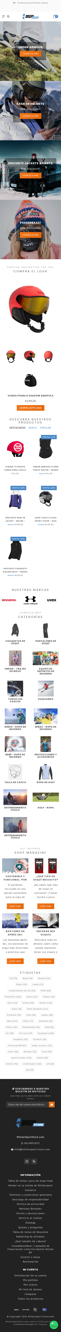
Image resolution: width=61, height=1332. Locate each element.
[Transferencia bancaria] (16, 1310)
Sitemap (30, 1222)
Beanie (44, 978)
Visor (13, 1051)
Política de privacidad (30, 1204)
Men (12, 1021)
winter (12, 1064)
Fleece (49, 996)
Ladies (47, 1015)
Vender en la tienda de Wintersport (30, 1185)
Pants (11, 1027)
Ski (10, 1033)
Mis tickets (30, 1284)
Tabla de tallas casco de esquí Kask (30, 1180)
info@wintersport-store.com (32, 1149)
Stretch (39, 1039)
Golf (12, 1003)
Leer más (15, 906)
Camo (37, 984)
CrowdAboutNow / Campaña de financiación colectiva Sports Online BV (30, 1249)
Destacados (17, 427)
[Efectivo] (25, 1310)
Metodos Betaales (30, 1208)
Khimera (14, 1015)
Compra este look (31, 408)
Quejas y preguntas (30, 1227)
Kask (17, 1009)
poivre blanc (21, 1057)
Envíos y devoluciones (31, 1213)
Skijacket (46, 1033)
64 (50, 1064)
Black (21, 984)
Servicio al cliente (30, 1218)
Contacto (30, 1190)
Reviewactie (30, 1261)
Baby (28, 978)
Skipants (20, 1039)
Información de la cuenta (30, 1275)
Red (49, 1027)
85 (29, 1070)
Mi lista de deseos (30, 1289)
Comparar (30, 1294)
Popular (45, 427)
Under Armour (42, 1045)
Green (28, 1003)
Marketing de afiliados (30, 1236)
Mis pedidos (30, 1280)
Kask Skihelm (37, 1009)
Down (32, 996)
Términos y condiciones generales (30, 1194)
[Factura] (35, 1310)
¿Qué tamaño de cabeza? (30, 1241)
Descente (13, 996)
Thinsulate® (17, 1045)
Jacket (45, 1003)
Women (30, 1051)
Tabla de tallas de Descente (30, 1232)
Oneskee (46, 1021)
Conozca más (31, 53)
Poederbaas (31, 1027)
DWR (46, 990)
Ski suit (25, 1033)
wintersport (32, 1064)
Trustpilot (42, 1324)
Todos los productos (30, 1298)
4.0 (13, 978)
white (42, 1057)
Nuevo (33, 427)
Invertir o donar (30, 1257)
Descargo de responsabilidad (30, 1199)
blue (47, 1051)
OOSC (28, 1021)
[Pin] (44, 1310)
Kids (31, 1015)
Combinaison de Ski (22, 990)
